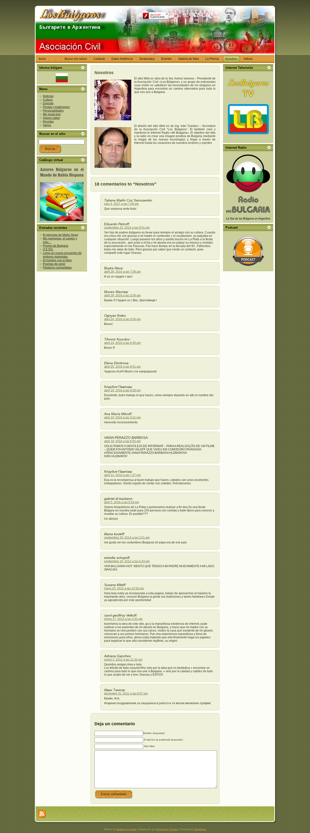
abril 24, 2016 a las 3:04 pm (122, 319)
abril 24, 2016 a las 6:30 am (122, 343)
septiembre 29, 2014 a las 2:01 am (127, 537)
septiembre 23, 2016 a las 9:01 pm (127, 227)
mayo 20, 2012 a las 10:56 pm (124, 588)
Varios (47, 125)
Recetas (48, 121)
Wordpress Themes (167, 829)
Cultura (48, 99)
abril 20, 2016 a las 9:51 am (122, 366)
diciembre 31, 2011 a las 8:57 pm (126, 693)
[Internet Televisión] (248, 107)
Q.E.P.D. (48, 249)
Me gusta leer (52, 114)
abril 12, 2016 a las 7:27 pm (122, 475)
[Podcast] (248, 251)
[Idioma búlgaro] (62, 77)
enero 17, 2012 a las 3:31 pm (123, 619)
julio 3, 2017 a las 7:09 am (121, 204)
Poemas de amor (54, 264)
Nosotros (104, 72)
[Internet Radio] (248, 187)
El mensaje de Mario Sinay (60, 235)
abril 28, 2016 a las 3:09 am (122, 295)
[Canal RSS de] (42, 814)
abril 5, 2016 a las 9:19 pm (121, 502)
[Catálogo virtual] (62, 193)
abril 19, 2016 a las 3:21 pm (122, 417)
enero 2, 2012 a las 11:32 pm (123, 659)
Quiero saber (51, 118)
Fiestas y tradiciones (56, 107)
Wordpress (200, 829)
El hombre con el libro (57, 260)
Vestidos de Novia (126, 829)
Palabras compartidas (57, 267)
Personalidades (53, 110)
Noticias (48, 96)
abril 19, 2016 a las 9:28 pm (122, 390)
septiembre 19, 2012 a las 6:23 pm (127, 561)
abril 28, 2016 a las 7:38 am (122, 271)
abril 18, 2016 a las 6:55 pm (122, 441)
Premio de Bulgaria (55, 245)
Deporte (48, 103)
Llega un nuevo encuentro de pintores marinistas (62, 254)
